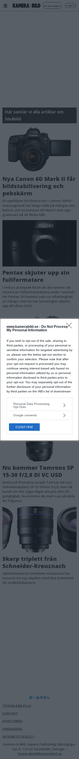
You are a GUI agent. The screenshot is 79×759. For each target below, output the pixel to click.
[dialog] (39, 379)
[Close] (70, 327)
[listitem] (39, 405)
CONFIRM (24, 427)
